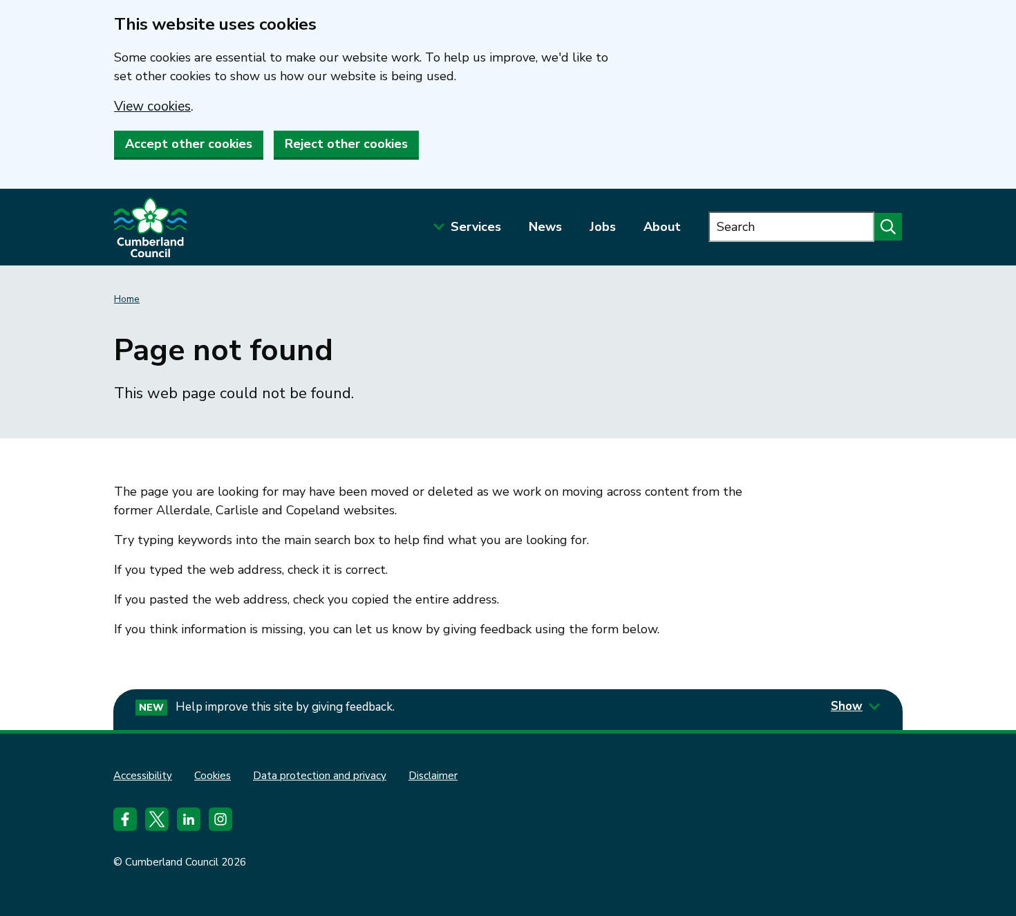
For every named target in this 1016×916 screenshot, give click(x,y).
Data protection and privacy (319, 776)
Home (127, 299)
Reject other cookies (346, 143)
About (662, 226)
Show (847, 706)
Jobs (603, 226)
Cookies (212, 776)
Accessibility (142, 776)
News (545, 226)
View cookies (152, 106)
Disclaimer (433, 776)
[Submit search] (888, 227)
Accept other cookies (188, 143)
